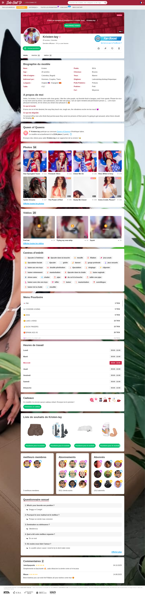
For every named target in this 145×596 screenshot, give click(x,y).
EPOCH (55, 587)
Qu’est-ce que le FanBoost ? (111, 43)
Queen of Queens (63, 131)
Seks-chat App (77, 7)
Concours (64, 7)
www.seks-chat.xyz (25, 587)
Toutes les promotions (49, 7)
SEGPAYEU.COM (63, 587)
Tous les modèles (8, 7)
